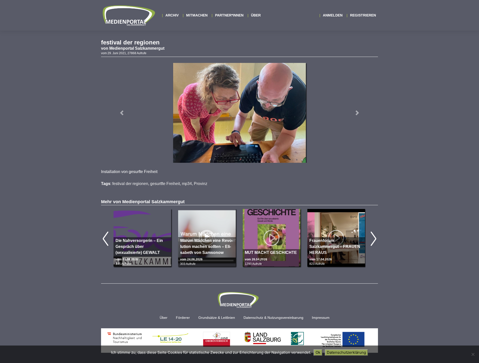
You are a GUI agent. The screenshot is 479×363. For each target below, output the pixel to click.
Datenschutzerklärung (346, 352)
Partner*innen (229, 15)
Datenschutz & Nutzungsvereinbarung (273, 318)
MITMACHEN (197, 15)
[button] (122, 113)
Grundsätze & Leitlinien (216, 318)
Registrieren (363, 15)
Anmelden (333, 15)
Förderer (183, 318)
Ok (318, 352)
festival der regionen (130, 184)
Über (256, 15)
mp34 (187, 184)
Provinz (200, 184)
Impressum (321, 318)
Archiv (172, 15)
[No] (472, 354)
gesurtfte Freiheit (165, 184)
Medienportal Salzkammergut (128, 15)
